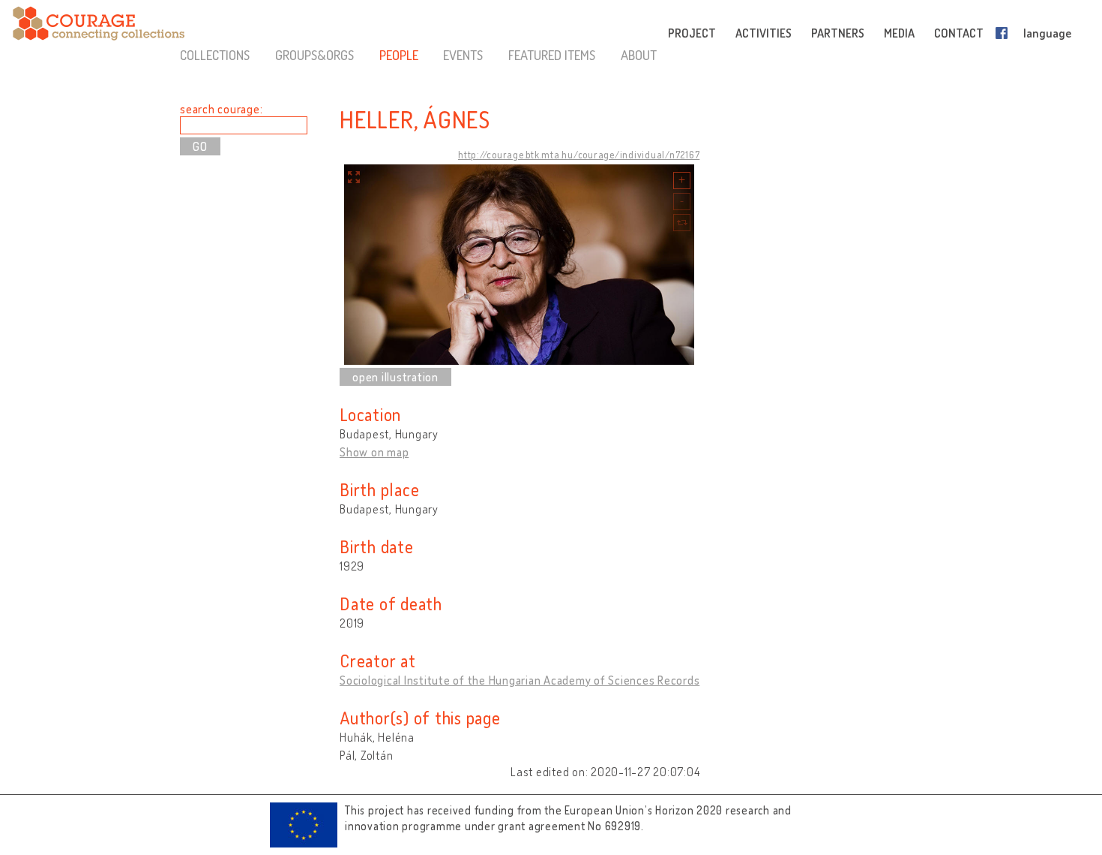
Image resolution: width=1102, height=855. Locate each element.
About (639, 55)
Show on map (374, 451)
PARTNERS (837, 33)
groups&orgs (314, 55)
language (1047, 33)
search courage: (221, 108)
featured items (551, 55)
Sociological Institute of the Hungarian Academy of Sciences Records (519, 680)
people (398, 55)
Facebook (1005, 33)
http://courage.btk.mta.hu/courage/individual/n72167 (578, 155)
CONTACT (959, 33)
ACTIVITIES (763, 33)
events (463, 55)
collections (215, 55)
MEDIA (899, 33)
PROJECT (692, 33)
